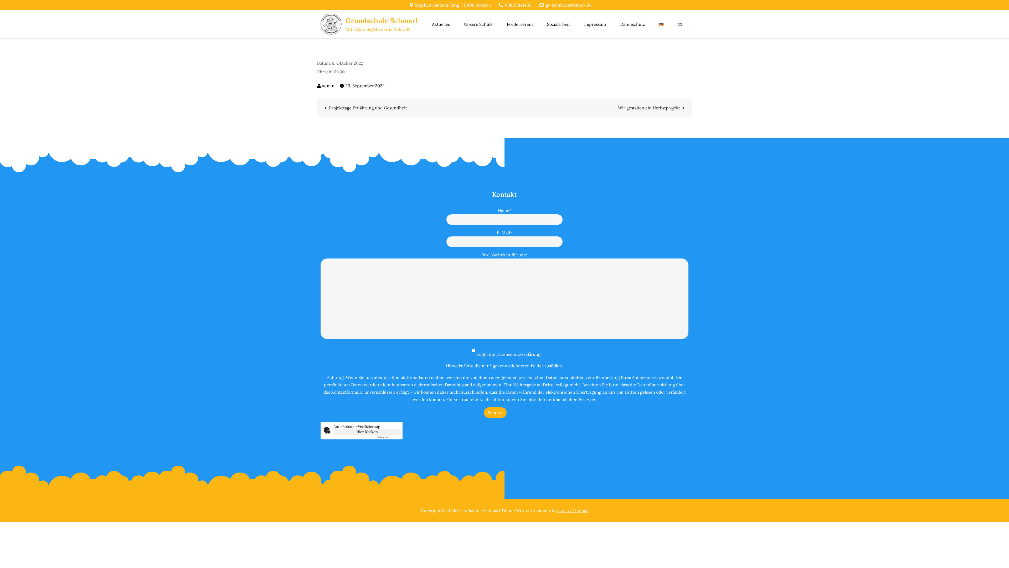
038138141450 (518, 5)
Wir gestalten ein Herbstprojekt (649, 107)
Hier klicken (367, 431)
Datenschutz (632, 24)
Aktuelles (441, 24)
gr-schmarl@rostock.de (569, 5)
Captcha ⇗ (389, 437)
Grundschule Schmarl (382, 20)
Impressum (595, 24)
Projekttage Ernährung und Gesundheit (368, 107)
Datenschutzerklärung (518, 354)
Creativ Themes (572, 510)
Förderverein (520, 24)
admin (328, 85)
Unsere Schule (478, 24)
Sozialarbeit (558, 24)
